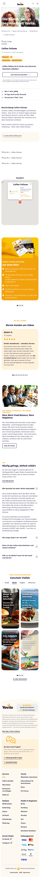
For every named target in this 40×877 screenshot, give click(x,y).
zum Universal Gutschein (19, 74)
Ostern (4, 811)
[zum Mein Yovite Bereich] (33, 3)
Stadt (7, 583)
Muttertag (5, 823)
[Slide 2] (19, 305)
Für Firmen (25, 791)
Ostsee (23, 823)
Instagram (6, 843)
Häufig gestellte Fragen (14, 757)
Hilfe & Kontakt (7, 781)
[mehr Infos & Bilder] (15, 192)
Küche (14, 583)
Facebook (6, 839)
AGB (20, 872)
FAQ (3, 777)
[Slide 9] (27, 375)
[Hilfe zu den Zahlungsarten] (29, 849)
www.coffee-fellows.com (13, 135)
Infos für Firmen (9, 446)
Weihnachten (7, 804)
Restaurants (6, 31)
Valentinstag (6, 819)
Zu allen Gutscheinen (20, 679)
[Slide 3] (20, 305)
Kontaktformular (11, 762)
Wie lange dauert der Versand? (14, 538)
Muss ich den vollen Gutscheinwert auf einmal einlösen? (18, 546)
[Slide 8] (25, 375)
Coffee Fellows (20, 184)
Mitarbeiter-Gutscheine (29, 777)
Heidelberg (33, 31)
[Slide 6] (21, 375)
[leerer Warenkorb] (37, 3)
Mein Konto (6, 785)
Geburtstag (6, 807)
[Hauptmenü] (4, 3)
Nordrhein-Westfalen (28, 831)
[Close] (30, 184)
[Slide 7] (23, 375)
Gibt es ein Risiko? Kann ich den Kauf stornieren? (17, 557)
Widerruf (5, 795)
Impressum (26, 872)
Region (22, 583)
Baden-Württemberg (19, 31)
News (23, 787)
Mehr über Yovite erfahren (11, 731)
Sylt (22, 819)
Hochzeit (5, 815)
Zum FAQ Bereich (8, 481)
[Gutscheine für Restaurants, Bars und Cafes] (20, 4)
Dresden (24, 815)
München (24, 811)
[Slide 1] (17, 305)
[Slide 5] (20, 375)
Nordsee (24, 827)
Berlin (23, 804)
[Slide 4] (22, 305)
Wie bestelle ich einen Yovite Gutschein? (18, 488)
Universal (31, 583)
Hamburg (24, 807)
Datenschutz (14, 872)
